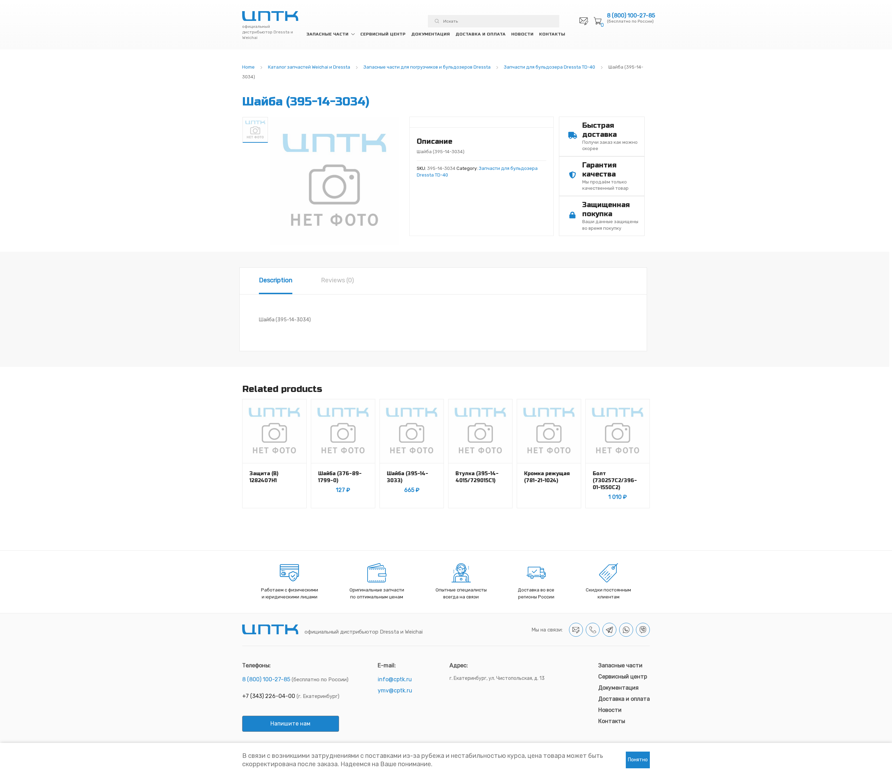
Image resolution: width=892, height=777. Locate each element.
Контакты (552, 34)
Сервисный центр (383, 34)
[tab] (275, 281)
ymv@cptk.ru (395, 690)
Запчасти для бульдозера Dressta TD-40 (549, 67)
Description (275, 280)
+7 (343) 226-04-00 (268, 696)
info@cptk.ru (395, 679)
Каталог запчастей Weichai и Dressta (309, 67)
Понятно (638, 760)
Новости (522, 34)
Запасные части (327, 34)
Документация (430, 34)
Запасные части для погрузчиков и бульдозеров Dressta (427, 67)
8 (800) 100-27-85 (631, 15)
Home (248, 67)
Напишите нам (290, 723)
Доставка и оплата (480, 34)
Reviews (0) (337, 280)
